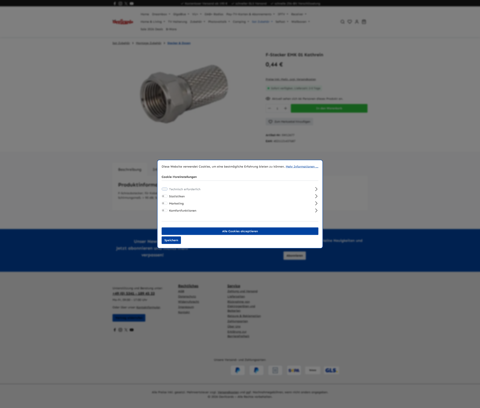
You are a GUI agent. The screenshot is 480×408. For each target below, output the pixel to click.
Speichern (171, 240)
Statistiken (177, 196)
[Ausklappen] (316, 188)
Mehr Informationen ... (302, 166)
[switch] (165, 196)
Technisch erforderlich (184, 189)
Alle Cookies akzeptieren (240, 231)
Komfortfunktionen (182, 210)
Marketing (176, 203)
